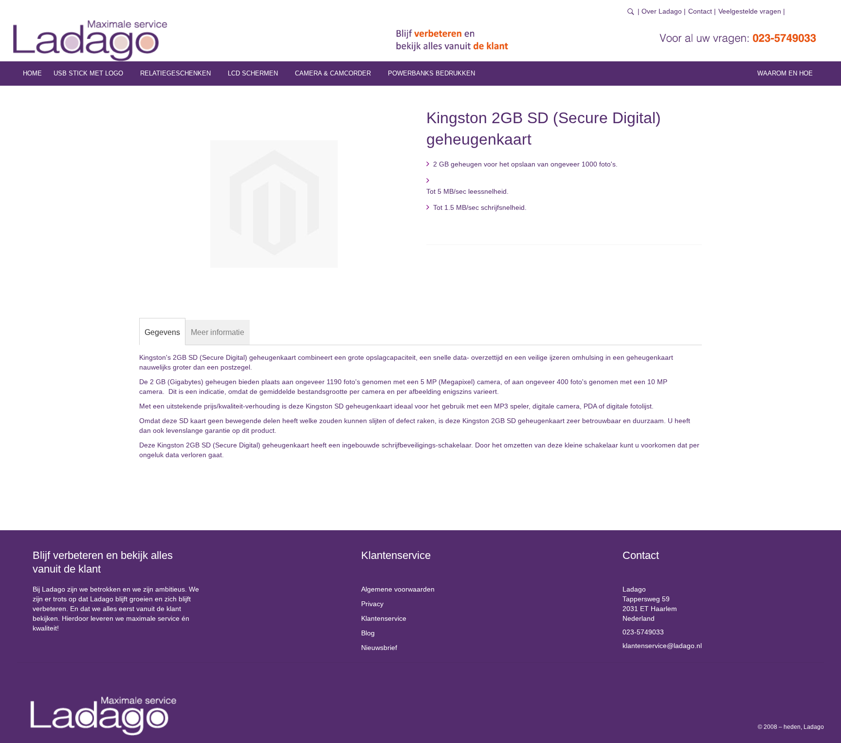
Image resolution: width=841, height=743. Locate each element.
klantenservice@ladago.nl (662, 646)
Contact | (702, 11)
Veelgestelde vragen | (751, 11)
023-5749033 (643, 632)
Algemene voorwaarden (398, 589)
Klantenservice (383, 618)
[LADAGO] (90, 40)
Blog (368, 633)
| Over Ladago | (662, 11)
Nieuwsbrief (379, 647)
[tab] (162, 332)
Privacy (372, 604)
